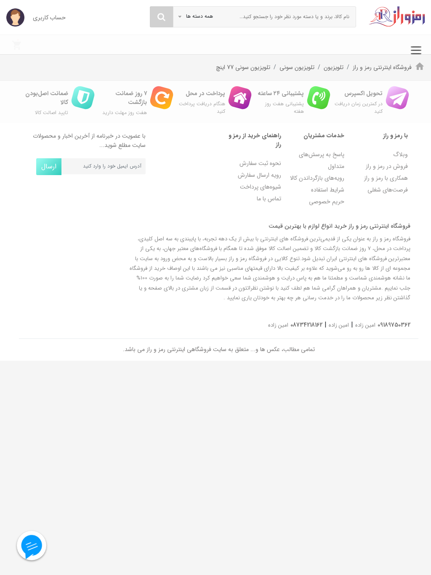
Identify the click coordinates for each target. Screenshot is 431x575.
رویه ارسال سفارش (259, 175)
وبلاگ (400, 154)
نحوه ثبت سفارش (260, 163)
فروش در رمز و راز (387, 166)
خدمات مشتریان (323, 135)
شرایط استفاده (327, 189)
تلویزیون (333, 67)
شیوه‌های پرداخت (260, 187)
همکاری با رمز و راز (386, 178)
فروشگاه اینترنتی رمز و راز (382, 67)
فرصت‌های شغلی (387, 189)
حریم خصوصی (326, 201)
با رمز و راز (395, 135)
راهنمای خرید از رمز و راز (255, 140)
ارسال (48, 166)
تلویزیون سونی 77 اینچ (243, 67)
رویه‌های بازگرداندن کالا (317, 178)
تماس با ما (269, 198)
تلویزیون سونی (296, 67)
